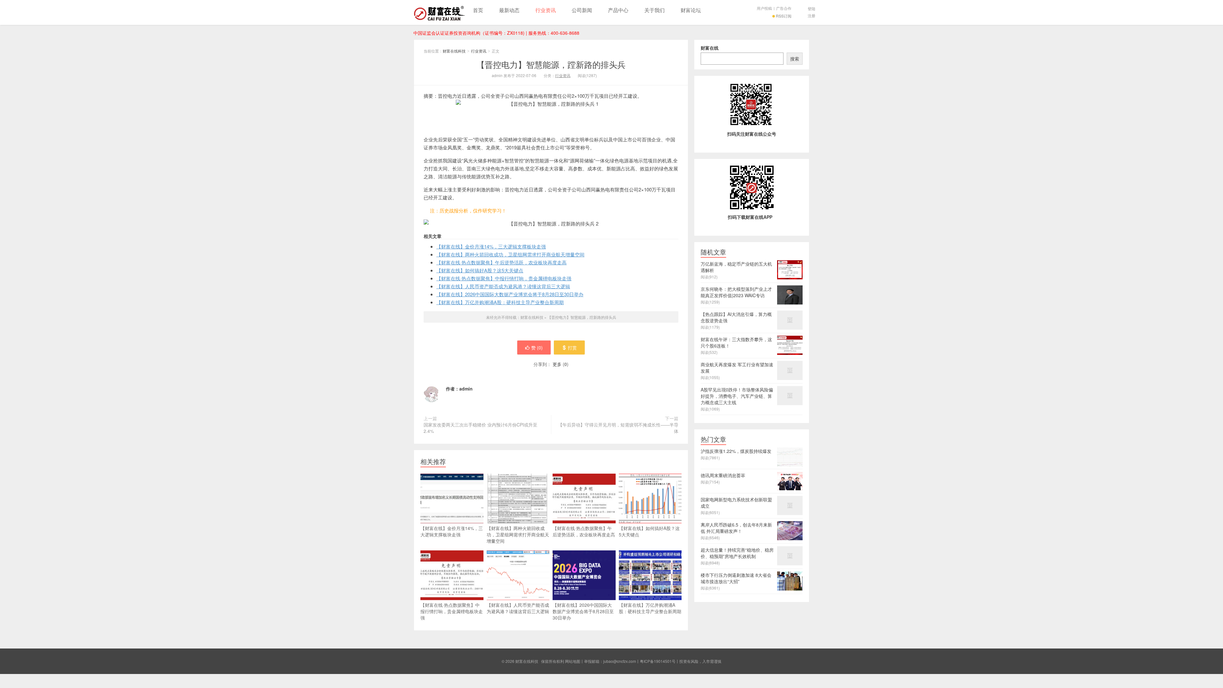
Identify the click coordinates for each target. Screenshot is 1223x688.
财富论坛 (691, 10)
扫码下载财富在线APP (750, 217)
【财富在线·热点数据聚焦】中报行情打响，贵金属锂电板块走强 (503, 278)
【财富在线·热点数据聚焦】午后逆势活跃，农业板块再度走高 (501, 262)
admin (466, 388)
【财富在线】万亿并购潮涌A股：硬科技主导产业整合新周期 (500, 302)
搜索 (794, 58)
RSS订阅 (783, 15)
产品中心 (618, 10)
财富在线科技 (439, 12)
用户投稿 (764, 8)
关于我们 (654, 10)
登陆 (811, 8)
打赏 (572, 347)
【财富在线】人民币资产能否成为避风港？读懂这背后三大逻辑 (503, 286)
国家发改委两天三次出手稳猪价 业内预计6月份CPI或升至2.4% (480, 427)
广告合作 (783, 8)
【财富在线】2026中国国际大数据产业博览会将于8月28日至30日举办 (509, 294)
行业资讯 (545, 10)
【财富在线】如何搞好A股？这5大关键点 (479, 270)
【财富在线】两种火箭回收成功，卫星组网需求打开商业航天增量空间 (510, 254)
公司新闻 (582, 10)
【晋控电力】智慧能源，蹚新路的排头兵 (551, 64)
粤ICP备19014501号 (658, 661)
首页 (478, 10)
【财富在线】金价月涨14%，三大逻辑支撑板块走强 (491, 246)
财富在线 (710, 48)
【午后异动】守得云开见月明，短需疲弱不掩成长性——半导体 (618, 427)
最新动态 (509, 10)
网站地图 (572, 661)
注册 (811, 15)
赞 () (537, 347)
